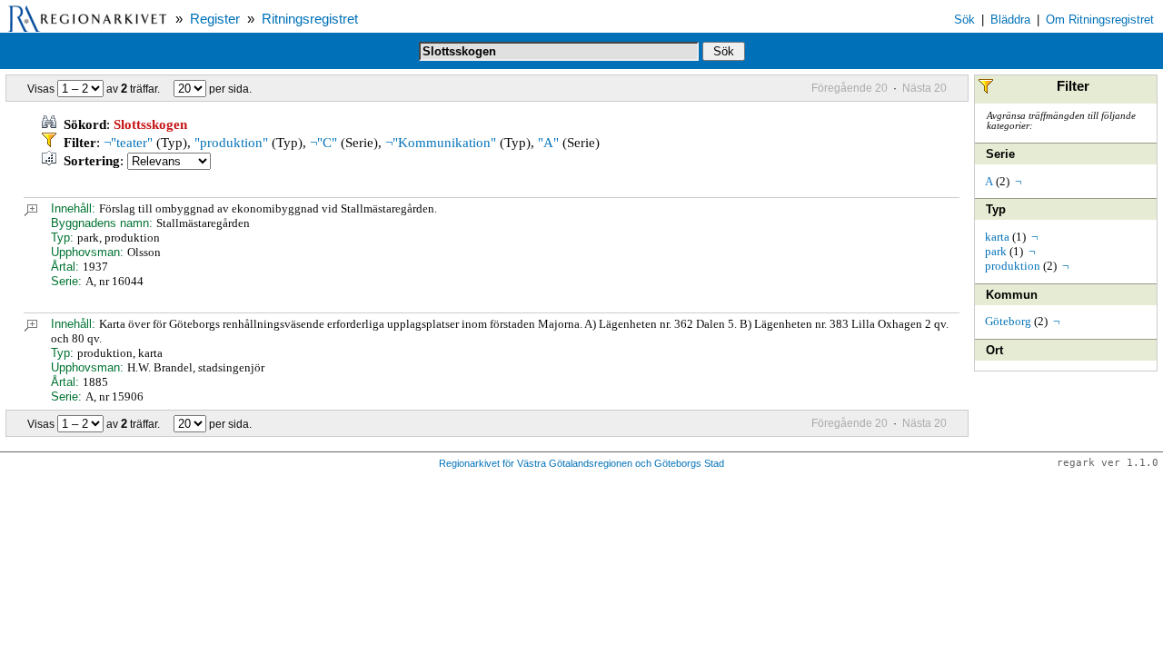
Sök (964, 19)
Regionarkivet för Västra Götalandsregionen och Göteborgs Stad (581, 463)
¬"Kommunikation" (440, 142)
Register (215, 19)
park (996, 251)
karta (997, 236)
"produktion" (231, 142)
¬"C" (323, 142)
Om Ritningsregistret (1100, 19)
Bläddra (1010, 19)
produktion (1012, 265)
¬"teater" (128, 142)
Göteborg (1008, 321)
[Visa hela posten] (31, 212)
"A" (548, 142)
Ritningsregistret (310, 19)
